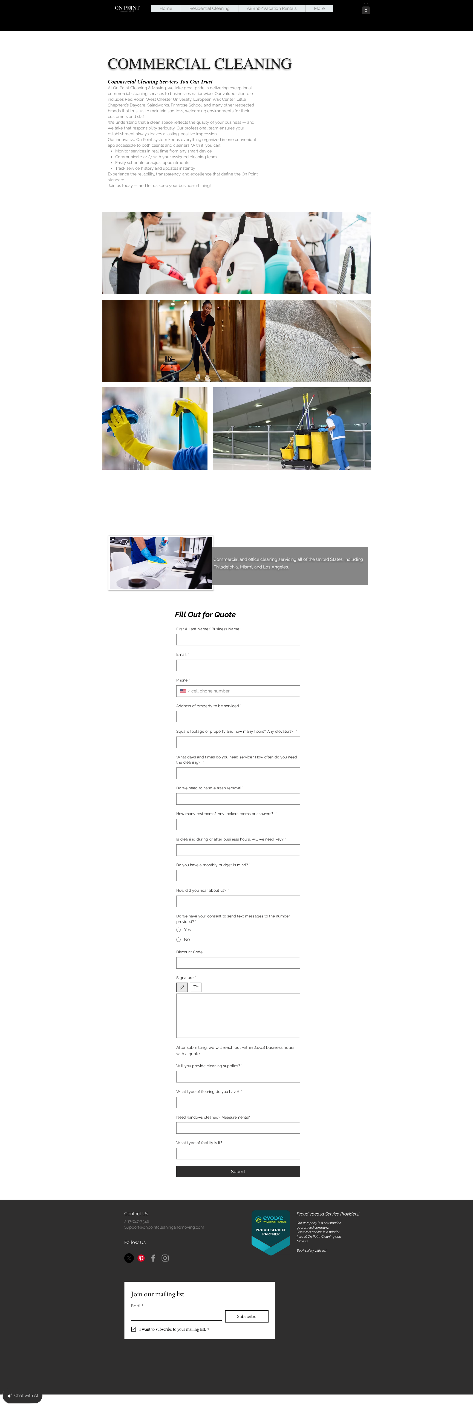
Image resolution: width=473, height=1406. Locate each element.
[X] (129, 1258)
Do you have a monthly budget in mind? (213, 865)
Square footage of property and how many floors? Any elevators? (236, 731)
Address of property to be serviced (208, 706)
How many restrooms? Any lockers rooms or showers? (226, 814)
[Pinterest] (141, 1258)
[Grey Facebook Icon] (153, 1258)
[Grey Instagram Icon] (165, 1258)
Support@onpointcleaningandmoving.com (164, 1227)
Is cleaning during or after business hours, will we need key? (231, 839)
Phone (183, 680)
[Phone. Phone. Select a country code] (185, 691)
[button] (366, 8)
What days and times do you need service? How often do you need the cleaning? (236, 760)
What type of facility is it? (199, 1143)
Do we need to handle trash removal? (209, 788)
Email (182, 654)
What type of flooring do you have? (209, 1091)
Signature (186, 977)
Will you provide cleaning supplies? (209, 1066)
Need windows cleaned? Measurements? (213, 1117)
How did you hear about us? (202, 890)
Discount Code (189, 952)
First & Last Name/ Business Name (209, 629)
